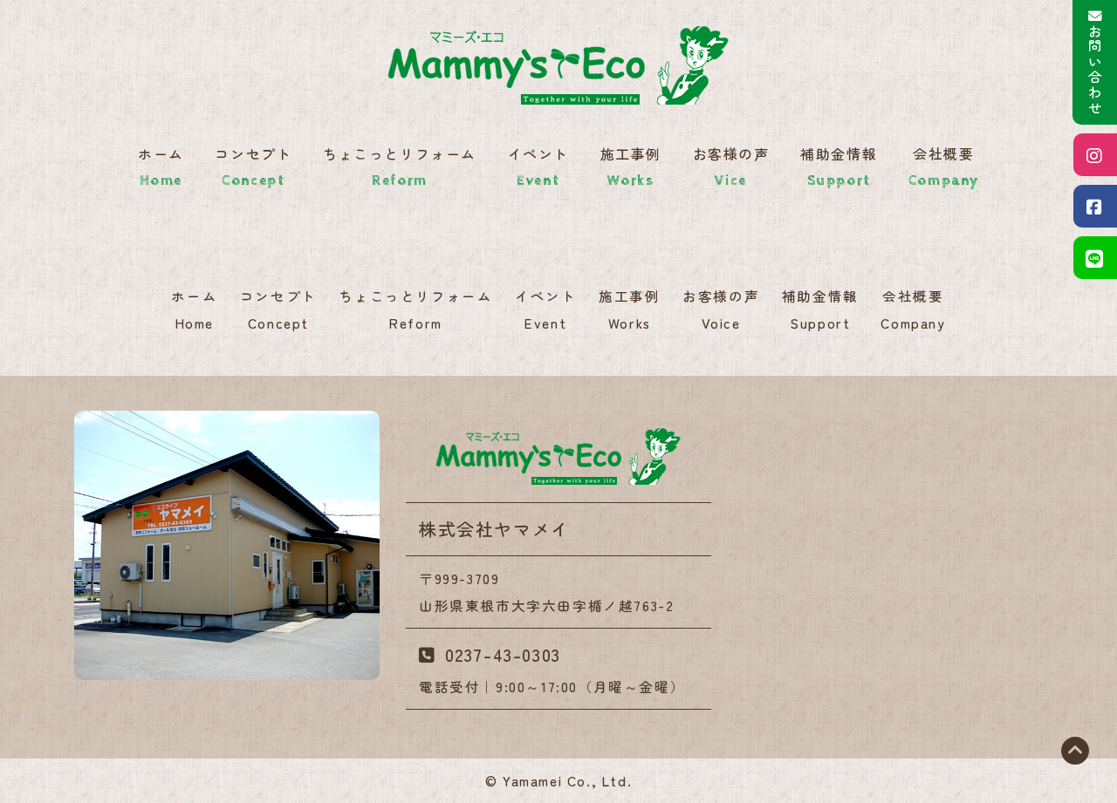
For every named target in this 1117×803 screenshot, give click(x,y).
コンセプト (253, 166)
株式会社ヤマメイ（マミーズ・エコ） (558, 456)
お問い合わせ (1095, 70)
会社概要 (943, 166)
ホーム (161, 166)
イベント (538, 166)
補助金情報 (838, 166)
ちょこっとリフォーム (399, 166)
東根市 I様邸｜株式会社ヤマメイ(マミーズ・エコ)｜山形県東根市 (558, 65)
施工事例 (630, 166)
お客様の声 (731, 166)
